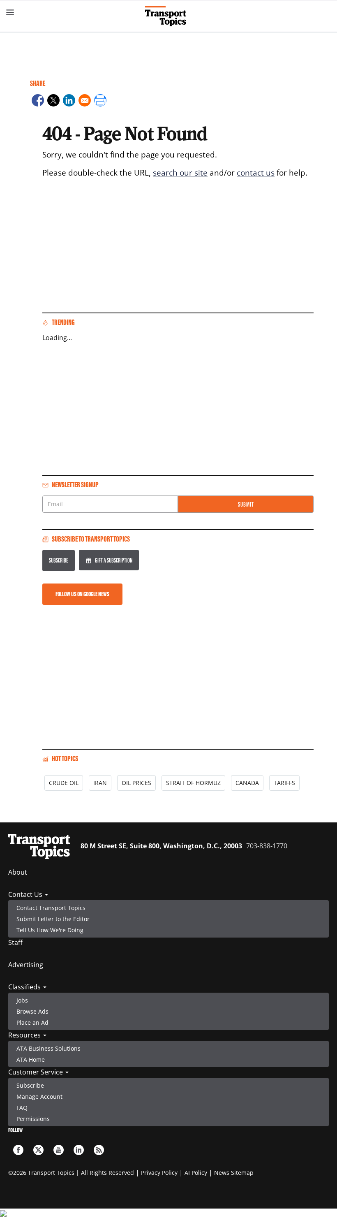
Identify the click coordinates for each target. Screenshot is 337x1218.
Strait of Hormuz (193, 783)
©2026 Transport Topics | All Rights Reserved (71, 1172)
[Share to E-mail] (84, 101)
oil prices (136, 783)
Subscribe (58, 560)
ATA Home (30, 1059)
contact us (256, 172)
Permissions (33, 1119)
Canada (247, 783)
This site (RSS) (99, 1150)
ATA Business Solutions (48, 1048)
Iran (100, 783)
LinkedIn (79, 1150)
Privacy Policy (159, 1172)
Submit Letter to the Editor (53, 919)
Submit (246, 504)
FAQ (22, 1107)
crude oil (63, 783)
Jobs (22, 1000)
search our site (180, 172)
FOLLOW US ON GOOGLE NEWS (82, 594)
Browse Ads (32, 1011)
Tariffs (284, 783)
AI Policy (196, 1172)
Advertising (25, 964)
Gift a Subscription (113, 560)
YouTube (58, 1150)
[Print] (100, 101)
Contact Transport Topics (50, 908)
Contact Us (26, 894)
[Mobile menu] (10, 12)
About (17, 872)
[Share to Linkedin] (69, 101)
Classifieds (25, 986)
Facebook (18, 1150)
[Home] (168, 16)
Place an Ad (32, 1022)
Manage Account (39, 1096)
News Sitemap (234, 1172)
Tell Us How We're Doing (49, 930)
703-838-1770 (266, 845)
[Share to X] (53, 101)
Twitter (38, 1150)
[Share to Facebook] (38, 101)
